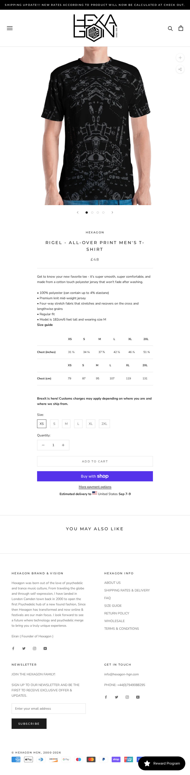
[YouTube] (45, 648)
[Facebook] (13, 648)
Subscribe (29, 723)
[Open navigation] (10, 28)
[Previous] (77, 212)
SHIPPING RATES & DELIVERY (127, 590)
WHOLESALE (114, 621)
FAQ (107, 598)
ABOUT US (112, 583)
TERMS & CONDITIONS (121, 628)
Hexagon (95, 232)
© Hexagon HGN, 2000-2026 (36, 752)
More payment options (95, 487)
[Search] (170, 28)
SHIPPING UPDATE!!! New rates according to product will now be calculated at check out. (95, 4)
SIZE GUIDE (113, 605)
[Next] (112, 212)
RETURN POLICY (116, 613)
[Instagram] (34, 648)
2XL (104, 424)
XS (42, 424)
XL (91, 424)
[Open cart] (181, 28)
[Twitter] (23, 648)
